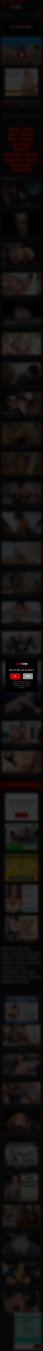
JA (15, 676)
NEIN (28, 676)
